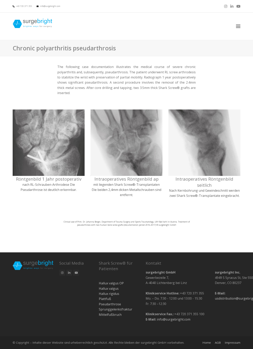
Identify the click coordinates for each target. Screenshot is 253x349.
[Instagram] (225, 6)
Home (206, 342)
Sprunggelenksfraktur (115, 309)
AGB (218, 342)
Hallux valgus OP (111, 283)
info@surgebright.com (50, 6)
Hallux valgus (109, 288)
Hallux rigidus (109, 293)
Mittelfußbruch (110, 314)
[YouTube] (238, 6)
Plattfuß (105, 299)
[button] (238, 26)
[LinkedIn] (231, 6)
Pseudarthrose (110, 304)
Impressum (232, 342)
